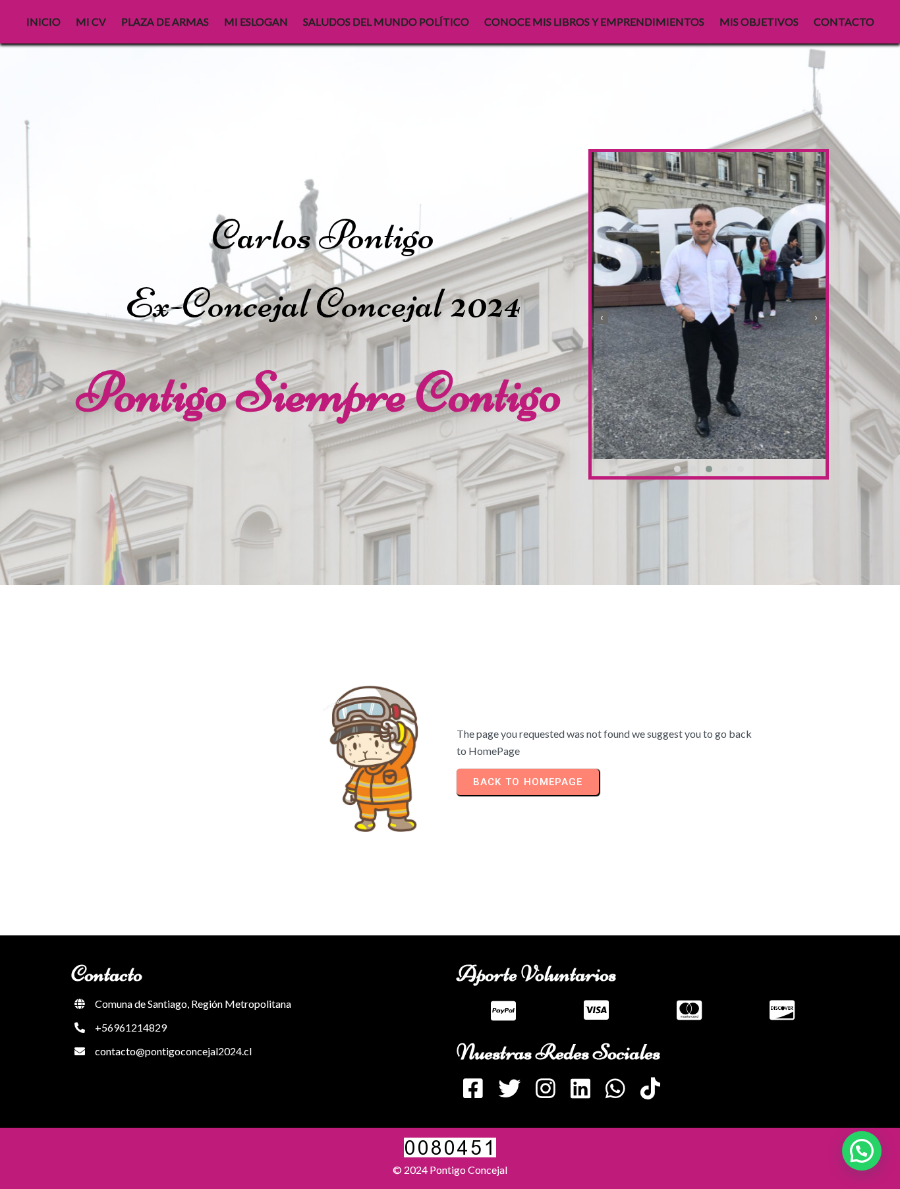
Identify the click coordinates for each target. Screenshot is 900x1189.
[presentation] (601, 317)
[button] (677, 469)
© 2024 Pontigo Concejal (450, 1169)
